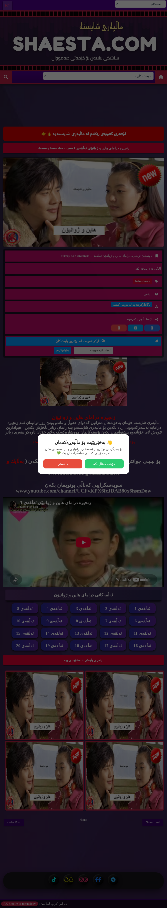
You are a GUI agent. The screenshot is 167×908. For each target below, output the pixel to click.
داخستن (62, 464)
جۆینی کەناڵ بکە (104, 464)
